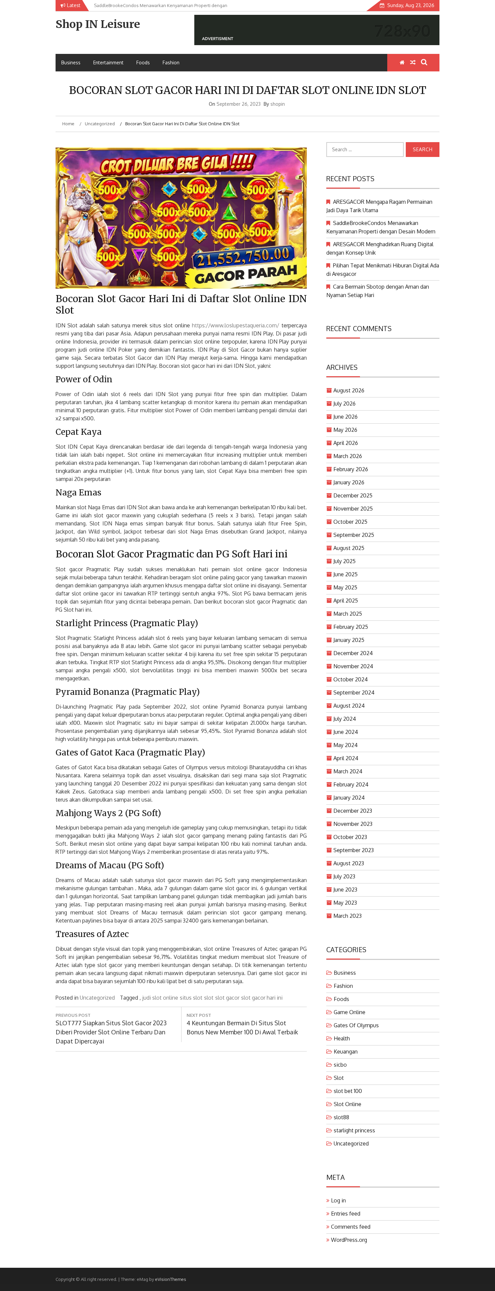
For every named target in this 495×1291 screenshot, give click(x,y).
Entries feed (345, 1213)
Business (70, 62)
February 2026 (350, 469)
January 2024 (349, 797)
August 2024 (349, 705)
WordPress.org (349, 1239)
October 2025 (350, 521)
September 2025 (353, 534)
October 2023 (350, 837)
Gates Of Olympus (356, 1025)
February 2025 (350, 626)
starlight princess (354, 1130)
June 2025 (345, 574)
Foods (143, 62)
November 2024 (353, 666)
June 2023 (345, 889)
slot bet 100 (348, 1091)
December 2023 (352, 810)
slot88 (341, 1117)
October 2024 (350, 679)
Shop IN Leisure (98, 24)
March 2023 (347, 915)
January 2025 (348, 640)
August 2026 (348, 390)
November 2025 (353, 508)
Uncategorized (97, 997)
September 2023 (353, 850)
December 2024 (353, 653)
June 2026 (345, 416)
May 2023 (345, 902)
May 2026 (345, 429)
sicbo (340, 1064)
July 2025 (344, 561)
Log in (338, 1200)
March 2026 (347, 456)
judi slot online (160, 997)
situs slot (191, 997)
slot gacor (227, 997)
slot (208, 997)
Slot (339, 1077)
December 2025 (352, 495)
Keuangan (346, 1051)
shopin (277, 104)
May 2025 (345, 587)
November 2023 (352, 823)
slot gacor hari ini (262, 997)
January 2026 (348, 482)
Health (342, 1038)
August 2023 (348, 863)
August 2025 (348, 548)
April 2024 (345, 758)
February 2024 (350, 784)
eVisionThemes (170, 1279)
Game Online (349, 1012)
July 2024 (344, 718)
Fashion (171, 62)
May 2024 (345, 745)
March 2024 (347, 771)
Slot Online (347, 1104)
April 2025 (345, 600)
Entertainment (108, 62)
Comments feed (350, 1226)
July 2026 (344, 403)
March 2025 (347, 613)
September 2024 (353, 692)
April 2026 (345, 443)
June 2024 (345, 732)
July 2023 (344, 876)
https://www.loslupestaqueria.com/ (235, 325)
